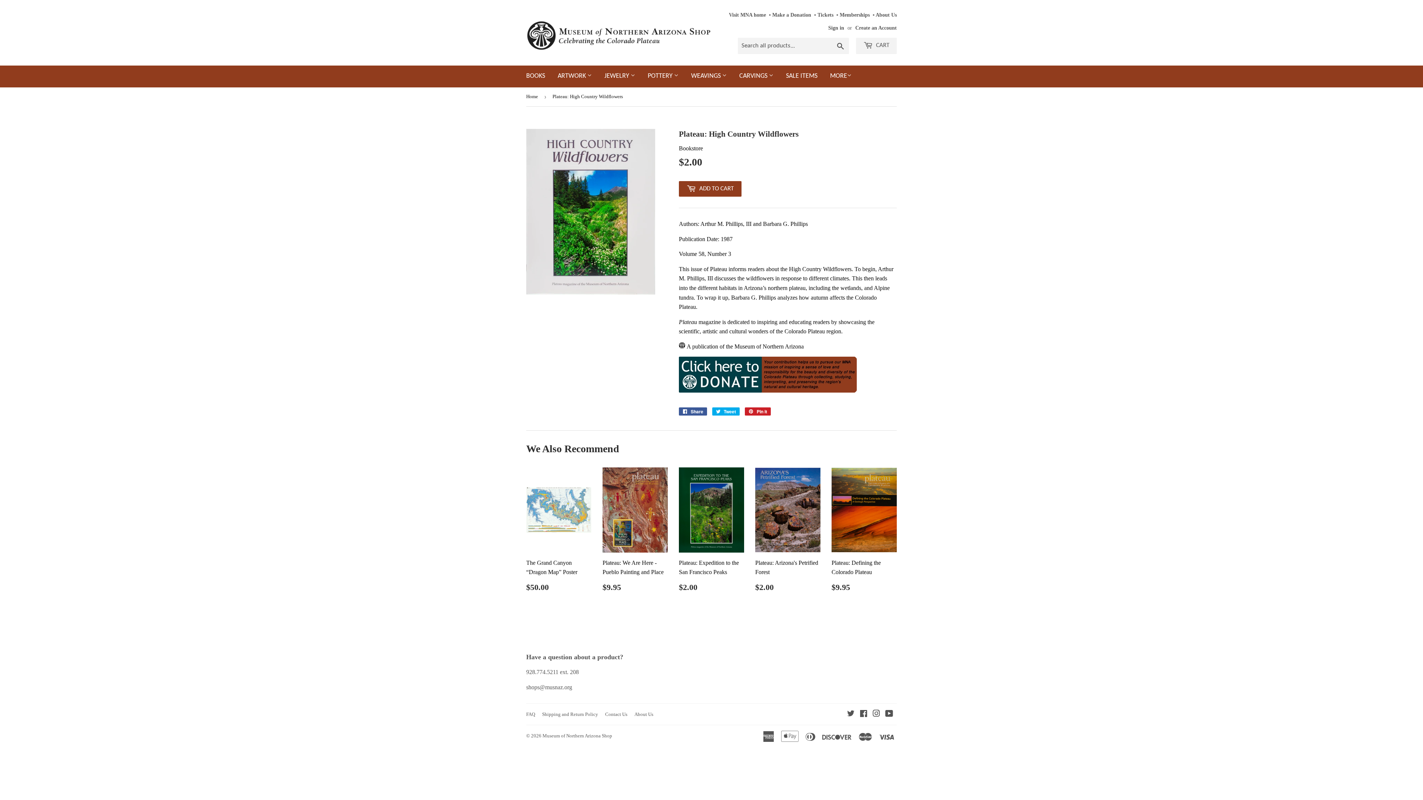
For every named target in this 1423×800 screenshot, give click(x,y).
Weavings (706, 76)
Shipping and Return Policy (570, 714)
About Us (886, 15)
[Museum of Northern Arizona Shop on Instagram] (876, 714)
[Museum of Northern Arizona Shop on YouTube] (889, 714)
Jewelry (617, 76)
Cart (882, 45)
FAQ (530, 714)
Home (532, 96)
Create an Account (876, 28)
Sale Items (801, 76)
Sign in (836, 28)
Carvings (754, 76)
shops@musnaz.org (549, 687)
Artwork (572, 76)
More (838, 76)
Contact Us (616, 714)
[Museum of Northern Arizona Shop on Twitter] (851, 714)
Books (535, 76)
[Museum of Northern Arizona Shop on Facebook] (864, 714)
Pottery (661, 76)
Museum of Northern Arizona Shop (577, 736)
